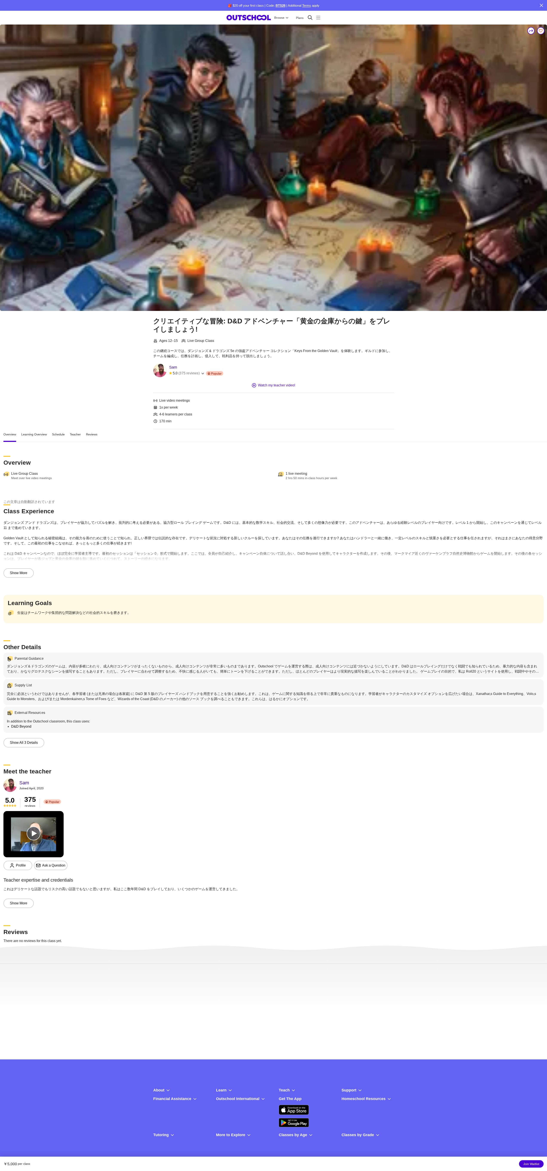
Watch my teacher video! (276, 385)
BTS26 (280, 5)
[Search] (310, 17)
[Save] (540, 30)
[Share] (531, 30)
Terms (306, 5)
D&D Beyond (21, 726)
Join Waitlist (531, 1164)
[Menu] (318, 17)
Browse (279, 17)
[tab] (9, 434)
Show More (18, 573)
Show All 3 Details (24, 742)
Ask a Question (53, 865)
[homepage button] (249, 17)
